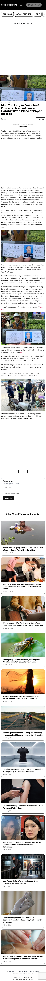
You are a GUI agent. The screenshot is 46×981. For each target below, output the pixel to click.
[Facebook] (29, 5)
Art (38, 14)
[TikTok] (39, 5)
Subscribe (9, 498)
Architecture (23, 14)
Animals (7, 14)
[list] (23, 14)
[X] (35, 5)
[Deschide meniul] (21, 4)
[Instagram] (32, 5)
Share (41, 119)
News (3, 119)
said (21, 352)
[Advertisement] (23, 51)
